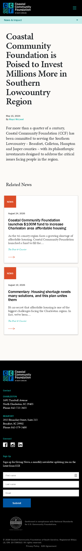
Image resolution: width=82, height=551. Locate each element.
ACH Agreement (49, 546)
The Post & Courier (17, 249)
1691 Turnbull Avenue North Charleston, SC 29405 (18, 402)
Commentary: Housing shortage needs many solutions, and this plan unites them (39, 296)
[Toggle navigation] (74, 8)
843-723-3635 (19, 408)
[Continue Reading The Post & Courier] (11, 257)
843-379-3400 (19, 427)
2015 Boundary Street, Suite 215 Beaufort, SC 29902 (20, 421)
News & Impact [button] (13, 20)
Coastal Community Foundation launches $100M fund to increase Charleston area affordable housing (37, 224)
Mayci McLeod (16, 119)
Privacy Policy (32, 546)
